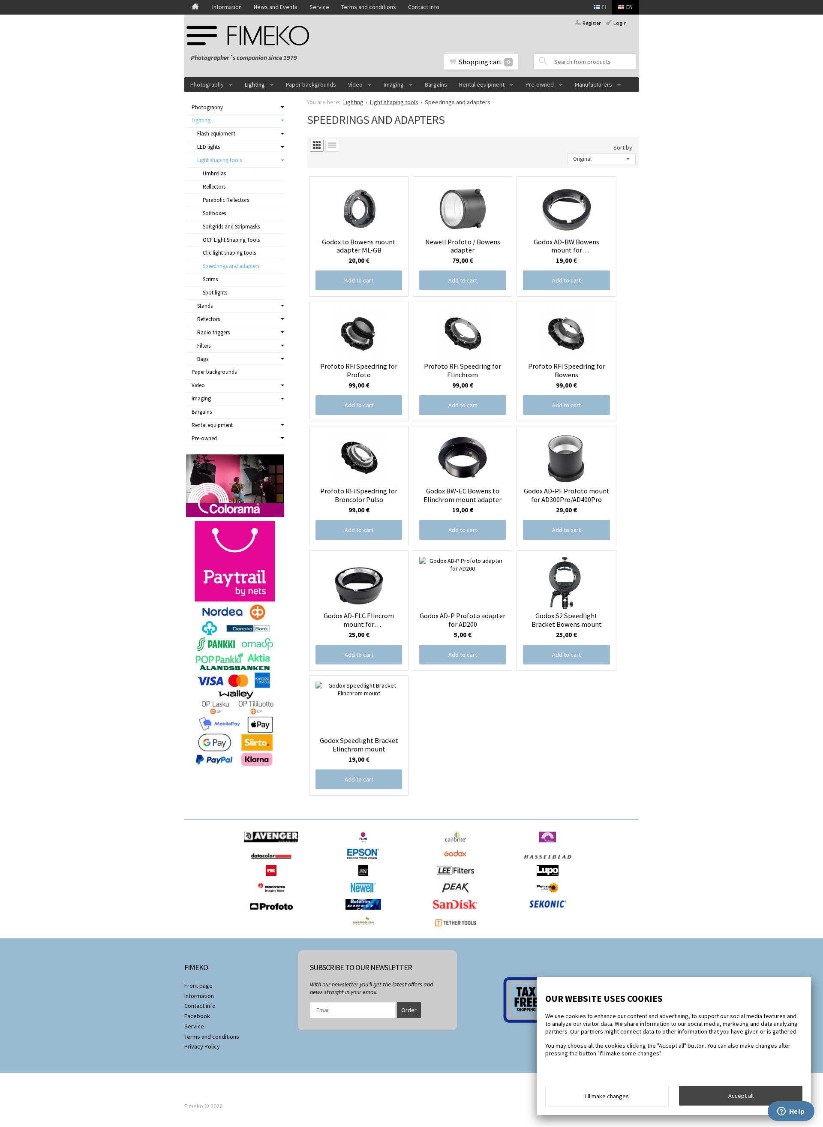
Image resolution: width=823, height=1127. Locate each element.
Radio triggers (213, 332)
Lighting (255, 84)
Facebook (197, 1016)
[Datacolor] (273, 861)
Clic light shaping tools (229, 252)
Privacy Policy (202, 1046)
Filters (203, 345)
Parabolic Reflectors (226, 200)
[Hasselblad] (550, 861)
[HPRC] (273, 878)
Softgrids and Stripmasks (231, 226)
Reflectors (214, 186)
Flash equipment (216, 133)
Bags (202, 359)
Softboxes (214, 213)
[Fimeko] (250, 35)
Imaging (394, 84)
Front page (198, 985)
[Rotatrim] (365, 912)
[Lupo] (550, 878)
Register (592, 23)
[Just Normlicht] (365, 878)
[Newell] (365, 895)
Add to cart (359, 280)
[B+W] (365, 844)
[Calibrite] (457, 844)
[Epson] (365, 861)
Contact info (423, 7)
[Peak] (458, 895)
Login (620, 23)
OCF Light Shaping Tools (231, 239)
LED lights (208, 146)
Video (355, 84)
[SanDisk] (458, 912)
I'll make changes (607, 1096)
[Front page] (195, 7)
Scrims (210, 279)
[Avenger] (273, 844)
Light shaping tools (219, 160)
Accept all (741, 1096)
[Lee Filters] (457, 878)
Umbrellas (214, 173)
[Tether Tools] (457, 928)
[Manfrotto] (273, 895)
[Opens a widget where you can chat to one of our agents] (790, 1112)
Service (319, 7)
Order (409, 1010)
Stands (205, 306)
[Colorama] (549, 844)
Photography (207, 84)
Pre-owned (540, 84)
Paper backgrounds (311, 84)
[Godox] (457, 861)
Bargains (436, 84)
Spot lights (215, 292)
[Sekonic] (549, 912)
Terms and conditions (368, 7)
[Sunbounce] (365, 928)
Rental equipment (482, 84)
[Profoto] (273, 912)
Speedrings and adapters (231, 266)
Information (227, 7)
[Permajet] (549, 895)
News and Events (275, 7)
